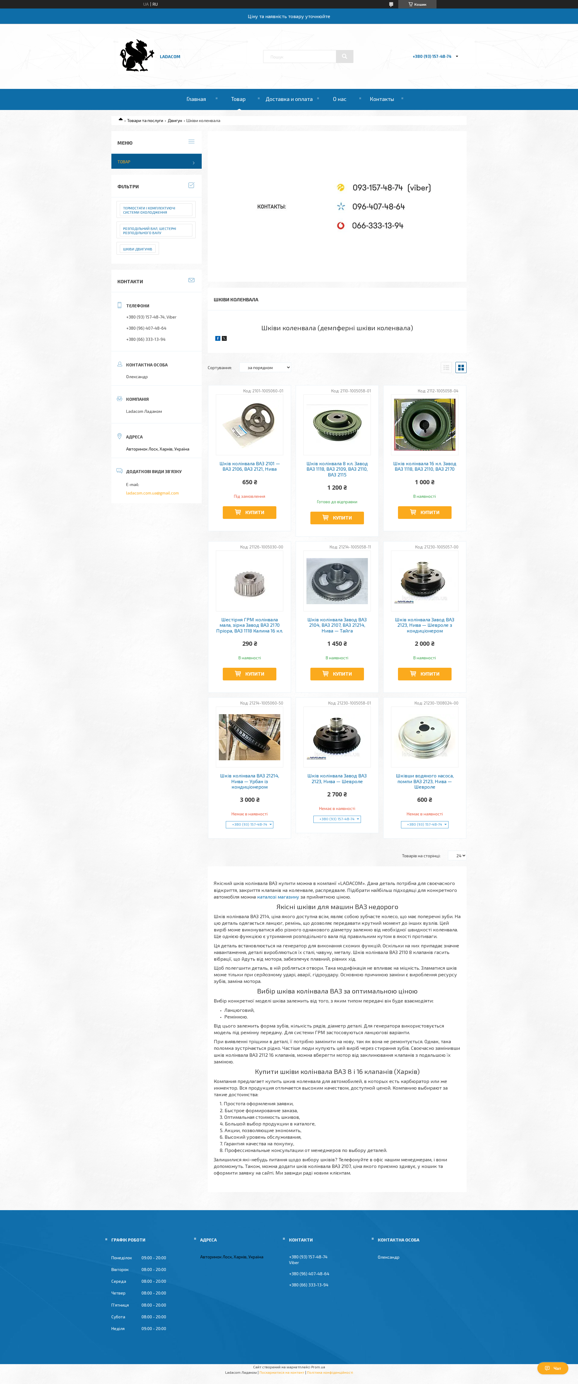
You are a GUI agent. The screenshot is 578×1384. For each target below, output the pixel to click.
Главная (196, 99)
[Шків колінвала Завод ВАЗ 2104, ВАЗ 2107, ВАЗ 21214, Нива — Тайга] (337, 581)
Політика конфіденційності (330, 1372)
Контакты (382, 99)
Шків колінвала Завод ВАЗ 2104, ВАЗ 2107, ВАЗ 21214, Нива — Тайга (337, 625)
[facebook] (217, 339)
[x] (224, 339)
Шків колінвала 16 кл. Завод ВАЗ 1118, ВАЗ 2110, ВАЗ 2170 (424, 466)
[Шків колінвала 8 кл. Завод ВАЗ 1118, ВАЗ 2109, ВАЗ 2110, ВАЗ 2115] (337, 424)
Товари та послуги (145, 120)
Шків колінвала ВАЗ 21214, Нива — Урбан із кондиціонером (249, 781)
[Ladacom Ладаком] (136, 72)
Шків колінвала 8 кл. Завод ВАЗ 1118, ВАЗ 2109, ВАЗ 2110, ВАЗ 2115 (337, 469)
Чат (557, 1368)
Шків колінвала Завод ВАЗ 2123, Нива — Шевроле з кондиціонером (424, 625)
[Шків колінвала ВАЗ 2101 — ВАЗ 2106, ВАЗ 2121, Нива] (250, 424)
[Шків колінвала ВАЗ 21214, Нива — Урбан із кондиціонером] (250, 737)
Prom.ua (318, 1367)
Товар (238, 99)
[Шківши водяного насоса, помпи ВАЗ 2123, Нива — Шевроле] (425, 737)
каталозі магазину (278, 896)
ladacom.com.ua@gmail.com (152, 492)
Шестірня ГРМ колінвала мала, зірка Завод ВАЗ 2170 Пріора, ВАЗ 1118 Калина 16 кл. (249, 625)
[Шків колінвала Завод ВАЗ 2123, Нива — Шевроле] (337, 737)
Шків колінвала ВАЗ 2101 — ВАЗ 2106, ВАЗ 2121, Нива (249, 466)
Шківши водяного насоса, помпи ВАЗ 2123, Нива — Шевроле (425, 781)
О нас (339, 99)
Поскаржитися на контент (281, 1372)
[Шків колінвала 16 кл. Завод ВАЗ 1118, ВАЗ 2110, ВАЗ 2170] (425, 424)
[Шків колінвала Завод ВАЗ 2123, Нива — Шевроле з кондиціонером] (425, 581)
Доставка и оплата (289, 99)
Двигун (175, 120)
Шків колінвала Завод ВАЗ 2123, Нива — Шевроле (337, 778)
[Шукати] (344, 56)
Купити (254, 512)
